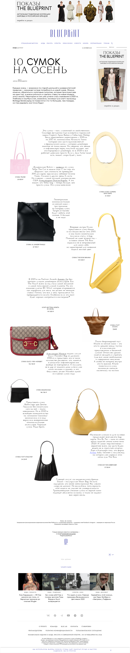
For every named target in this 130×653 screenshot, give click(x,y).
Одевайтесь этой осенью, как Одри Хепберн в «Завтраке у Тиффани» (102, 597)
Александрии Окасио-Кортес (53, 181)
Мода (15, 48)
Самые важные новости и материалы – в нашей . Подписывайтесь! (66, 534)
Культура (76, 592)
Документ (104, 592)
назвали (60, 167)
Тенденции (57, 592)
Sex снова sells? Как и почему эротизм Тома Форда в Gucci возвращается (54, 598)
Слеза (75, 524)
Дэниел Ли (63, 279)
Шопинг (20, 48)
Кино (81, 592)
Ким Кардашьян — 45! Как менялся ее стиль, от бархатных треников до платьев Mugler (30, 598)
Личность (32, 592)
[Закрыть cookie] (111, 650)
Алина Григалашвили (20, 81)
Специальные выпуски (29, 43)
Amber (93, 453)
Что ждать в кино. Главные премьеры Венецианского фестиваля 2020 (78, 597)
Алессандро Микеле (56, 354)
